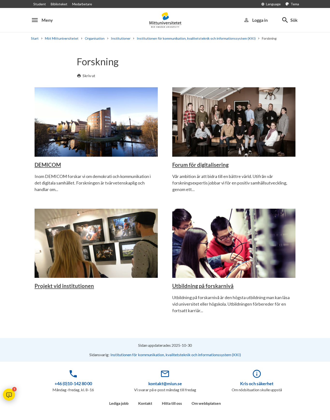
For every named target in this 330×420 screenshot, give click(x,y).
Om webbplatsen (206, 403)
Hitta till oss (172, 403)
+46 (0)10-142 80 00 (73, 383)
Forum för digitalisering (200, 165)
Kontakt (145, 403)
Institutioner (120, 38)
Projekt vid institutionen (64, 286)
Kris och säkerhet (256, 383)
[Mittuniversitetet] (165, 20)
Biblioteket (59, 4)
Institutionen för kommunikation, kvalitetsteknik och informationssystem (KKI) (196, 38)
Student (39, 4)
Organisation (95, 38)
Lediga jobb (119, 403)
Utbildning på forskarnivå (203, 286)
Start (35, 38)
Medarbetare (82, 4)
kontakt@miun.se (165, 383)
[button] (9, 395)
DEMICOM (48, 165)
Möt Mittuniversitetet (62, 38)
